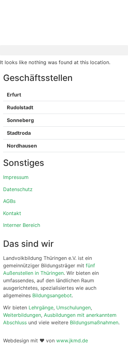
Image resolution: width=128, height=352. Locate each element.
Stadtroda (19, 133)
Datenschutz (18, 189)
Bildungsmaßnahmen (94, 322)
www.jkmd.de (72, 340)
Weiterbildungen (22, 315)
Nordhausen (22, 146)
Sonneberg (20, 120)
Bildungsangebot (52, 295)
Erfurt (14, 95)
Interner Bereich (21, 225)
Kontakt (12, 213)
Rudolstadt (20, 107)
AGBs (9, 201)
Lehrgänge (41, 307)
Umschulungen (73, 307)
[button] (64, 50)
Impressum (16, 177)
